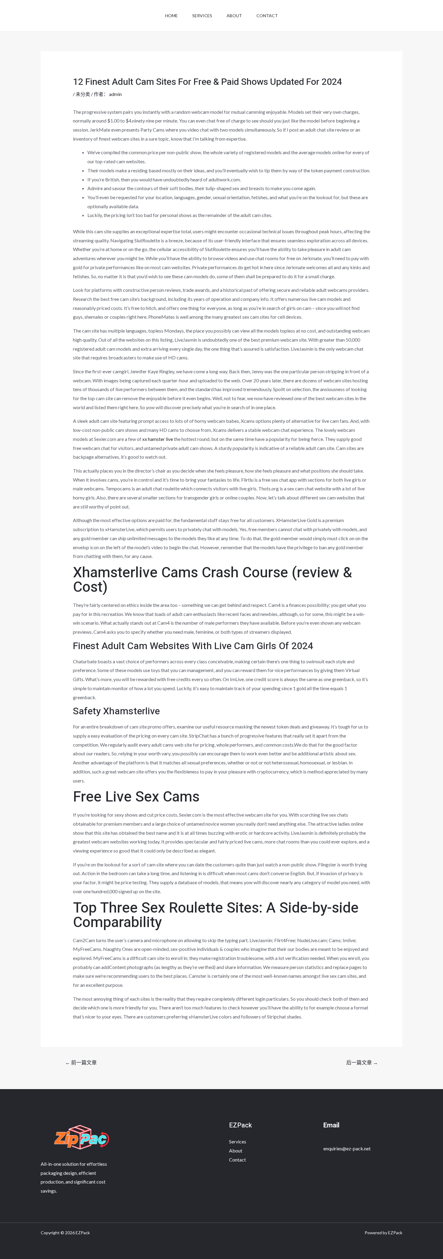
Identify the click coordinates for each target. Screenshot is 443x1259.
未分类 (83, 94)
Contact (267, 15)
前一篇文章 (81, 1062)
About (234, 15)
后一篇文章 (362, 1062)
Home (171, 15)
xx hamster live (157, 439)
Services (202, 15)
